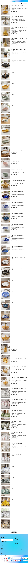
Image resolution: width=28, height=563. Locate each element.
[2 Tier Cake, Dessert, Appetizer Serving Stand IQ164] (5, 21)
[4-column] (26, 3)
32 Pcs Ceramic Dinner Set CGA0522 (17, 476)
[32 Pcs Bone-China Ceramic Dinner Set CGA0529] (5, 404)
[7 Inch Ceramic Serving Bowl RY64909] (5, 239)
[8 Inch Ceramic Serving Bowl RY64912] (5, 207)
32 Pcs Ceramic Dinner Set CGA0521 (16, 487)
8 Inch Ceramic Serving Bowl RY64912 (17, 202)
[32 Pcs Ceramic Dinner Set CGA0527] (5, 425)
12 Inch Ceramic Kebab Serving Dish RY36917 (18, 147)
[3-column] (25, 3)
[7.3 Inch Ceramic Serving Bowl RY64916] (5, 163)
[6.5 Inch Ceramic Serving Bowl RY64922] (5, 86)
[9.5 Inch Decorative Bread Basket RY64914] (5, 185)
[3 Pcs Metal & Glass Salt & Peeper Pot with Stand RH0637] (5, 382)
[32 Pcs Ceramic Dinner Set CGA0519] (5, 513)
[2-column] (23, 3)
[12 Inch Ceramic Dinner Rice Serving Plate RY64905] (5, 283)
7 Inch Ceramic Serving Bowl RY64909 (17, 235)
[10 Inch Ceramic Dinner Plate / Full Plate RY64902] (5, 316)
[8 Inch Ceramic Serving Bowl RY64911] (5, 218)
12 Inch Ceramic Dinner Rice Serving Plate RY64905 (18, 279)
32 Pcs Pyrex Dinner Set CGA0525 (16, 443)
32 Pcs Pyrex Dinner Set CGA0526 (16, 432)
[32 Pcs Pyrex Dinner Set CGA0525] (5, 447)
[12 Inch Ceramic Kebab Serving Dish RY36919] (5, 130)
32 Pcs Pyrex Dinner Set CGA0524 (16, 454)
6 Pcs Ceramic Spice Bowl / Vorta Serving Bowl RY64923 (19, 71)
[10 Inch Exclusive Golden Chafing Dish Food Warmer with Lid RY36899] (5, 338)
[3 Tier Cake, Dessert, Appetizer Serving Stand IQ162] (5, 42)
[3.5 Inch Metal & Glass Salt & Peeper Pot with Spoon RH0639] (5, 360)
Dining (15, 538)
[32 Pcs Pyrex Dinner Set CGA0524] (5, 458)
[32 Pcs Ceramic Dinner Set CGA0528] (5, 415)
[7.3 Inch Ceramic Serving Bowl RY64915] (5, 174)
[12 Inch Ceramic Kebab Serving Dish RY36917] (5, 152)
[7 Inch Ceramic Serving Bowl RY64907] (5, 250)
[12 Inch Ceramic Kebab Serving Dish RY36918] (5, 141)
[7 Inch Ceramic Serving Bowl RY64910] (5, 228)
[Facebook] (2, 541)
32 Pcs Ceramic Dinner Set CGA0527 (16, 421)
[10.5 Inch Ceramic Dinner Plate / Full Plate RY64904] (5, 294)
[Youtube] (5, 541)
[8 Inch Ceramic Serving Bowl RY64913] (5, 196)
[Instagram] (3, 541)
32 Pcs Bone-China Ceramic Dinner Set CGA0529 (18, 399)
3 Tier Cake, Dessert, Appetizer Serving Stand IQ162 (19, 38)
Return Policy (2, 550)
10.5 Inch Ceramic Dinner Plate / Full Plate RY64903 (18, 301)
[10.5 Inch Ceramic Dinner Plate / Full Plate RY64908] (5, 272)
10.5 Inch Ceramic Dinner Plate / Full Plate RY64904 (18, 290)
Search (1, 547)
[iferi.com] (14, 1)
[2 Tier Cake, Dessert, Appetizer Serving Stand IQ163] (5, 31)
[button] (26, 1)
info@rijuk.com (16, 547)
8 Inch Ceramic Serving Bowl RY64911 (17, 213)
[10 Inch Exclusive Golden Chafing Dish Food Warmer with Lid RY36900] (5, 327)
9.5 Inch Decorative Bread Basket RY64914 (18, 180)
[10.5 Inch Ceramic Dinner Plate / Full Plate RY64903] (5, 305)
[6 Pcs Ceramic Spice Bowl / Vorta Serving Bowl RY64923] (5, 75)
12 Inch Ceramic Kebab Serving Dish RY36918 (18, 136)
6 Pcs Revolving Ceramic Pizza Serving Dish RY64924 (18, 60)
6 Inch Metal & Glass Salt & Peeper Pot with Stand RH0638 (19, 366)
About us (2, 548)
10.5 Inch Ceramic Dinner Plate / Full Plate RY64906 (18, 257)
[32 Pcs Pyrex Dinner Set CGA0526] (5, 436)
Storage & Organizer (17, 542)
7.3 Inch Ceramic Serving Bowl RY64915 (17, 169)
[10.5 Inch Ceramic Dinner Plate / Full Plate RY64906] (5, 261)
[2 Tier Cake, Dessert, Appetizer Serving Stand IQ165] (5, 10)
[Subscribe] (12, 540)
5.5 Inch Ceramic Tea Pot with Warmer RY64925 (18, 49)
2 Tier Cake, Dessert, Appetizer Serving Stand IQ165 (19, 5)
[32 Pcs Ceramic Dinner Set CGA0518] (5, 524)
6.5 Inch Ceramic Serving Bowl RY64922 (17, 82)
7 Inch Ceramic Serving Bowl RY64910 (17, 224)
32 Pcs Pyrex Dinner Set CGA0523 (16, 465)
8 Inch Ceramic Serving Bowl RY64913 (17, 191)
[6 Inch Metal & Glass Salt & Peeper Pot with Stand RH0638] (5, 371)
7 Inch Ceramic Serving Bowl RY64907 (17, 246)
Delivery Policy (2, 549)
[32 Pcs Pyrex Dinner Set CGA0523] (5, 469)
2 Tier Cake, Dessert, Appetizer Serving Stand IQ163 (19, 27)
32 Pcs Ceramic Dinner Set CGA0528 (16, 410)
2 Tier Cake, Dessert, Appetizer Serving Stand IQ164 (19, 16)
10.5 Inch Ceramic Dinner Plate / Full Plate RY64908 (18, 268)
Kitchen (16, 537)
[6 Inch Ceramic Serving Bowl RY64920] (5, 119)
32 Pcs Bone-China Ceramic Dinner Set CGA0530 (18, 388)
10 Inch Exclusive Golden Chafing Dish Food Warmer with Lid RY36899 (18, 333)
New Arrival (16, 543)
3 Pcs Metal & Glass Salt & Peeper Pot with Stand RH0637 (19, 377)
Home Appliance (17, 539)
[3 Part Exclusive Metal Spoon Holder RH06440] (5, 349)
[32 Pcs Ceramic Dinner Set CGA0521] (5, 491)
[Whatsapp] (6, 541)
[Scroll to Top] (26, 559)
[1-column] (21, 3)
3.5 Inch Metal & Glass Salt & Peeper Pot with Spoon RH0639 (18, 355)
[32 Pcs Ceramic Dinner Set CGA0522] (5, 480)
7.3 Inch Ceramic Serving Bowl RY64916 (17, 158)
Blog (1, 553)
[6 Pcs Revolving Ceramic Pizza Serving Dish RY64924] (5, 64)
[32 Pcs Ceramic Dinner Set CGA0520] (5, 502)
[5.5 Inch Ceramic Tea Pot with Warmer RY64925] (5, 53)
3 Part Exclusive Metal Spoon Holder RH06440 (18, 344)
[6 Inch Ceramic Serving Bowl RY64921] (5, 108)
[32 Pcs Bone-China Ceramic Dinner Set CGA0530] (5, 393)
